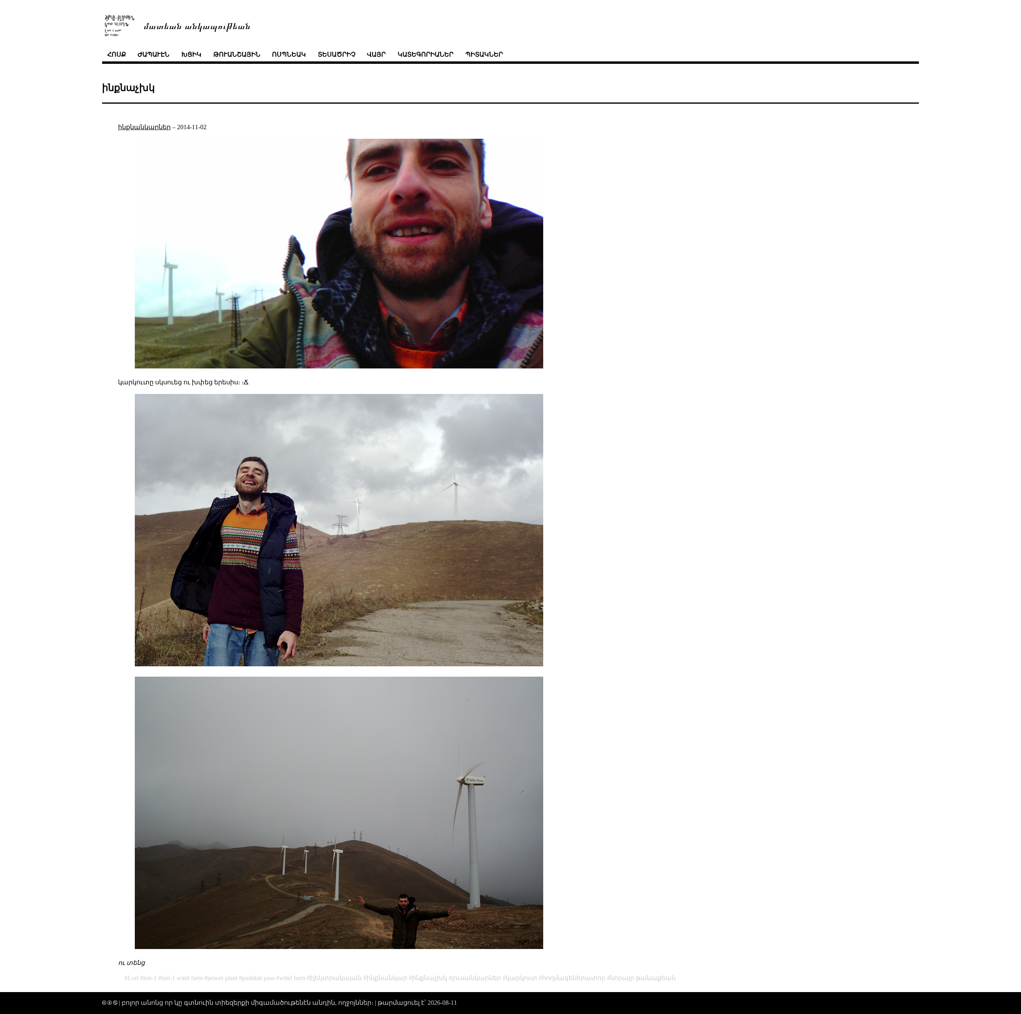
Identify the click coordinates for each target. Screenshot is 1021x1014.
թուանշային (236, 54)
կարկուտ (521, 978)
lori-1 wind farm (182, 978)
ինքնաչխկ (429, 978)
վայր (376, 54)
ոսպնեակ (289, 54)
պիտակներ (484, 54)
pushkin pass (258, 978)
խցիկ (191, 54)
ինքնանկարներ (144, 127)
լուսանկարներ (476, 978)
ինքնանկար (387, 978)
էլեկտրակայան (336, 978)
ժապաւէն (154, 54)
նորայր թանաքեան (643, 978)
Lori (133, 978)
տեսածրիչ (336, 54)
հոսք (116, 54)
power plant (222, 978)
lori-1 (150, 978)
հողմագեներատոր (573, 978)
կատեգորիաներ (425, 54)
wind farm (292, 978)
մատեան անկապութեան (197, 25)
